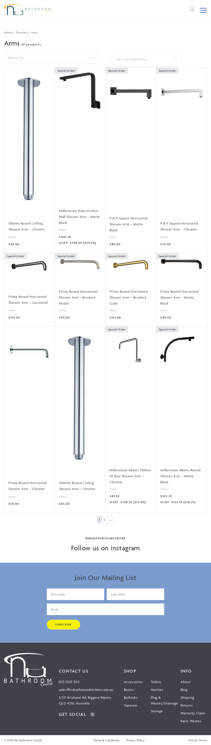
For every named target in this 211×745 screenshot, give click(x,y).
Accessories (133, 682)
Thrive (202, 740)
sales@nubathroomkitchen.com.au (86, 690)
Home (8, 32)
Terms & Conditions (106, 740)
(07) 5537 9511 (69, 682)
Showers (22, 32)
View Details (29, 157)
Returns (187, 705)
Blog (184, 690)
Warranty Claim (193, 713)
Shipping (187, 697)
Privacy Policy (135, 740)
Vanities (157, 690)
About (186, 682)
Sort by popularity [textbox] (132, 59)
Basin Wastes (191, 721)
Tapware (130, 705)
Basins (129, 690)
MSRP (63, 243)
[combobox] (147, 59)
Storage (157, 711)
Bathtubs (131, 697)
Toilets (156, 682)
